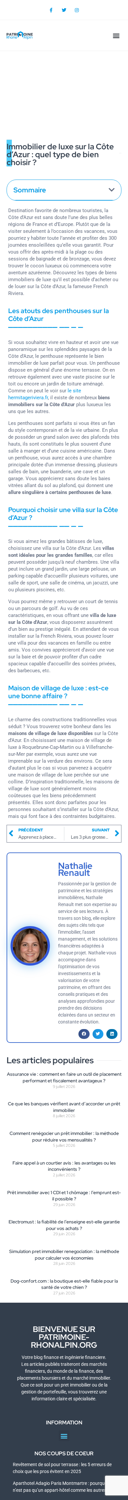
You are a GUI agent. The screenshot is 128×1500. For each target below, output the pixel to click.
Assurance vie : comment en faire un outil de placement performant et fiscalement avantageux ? (64, 1077)
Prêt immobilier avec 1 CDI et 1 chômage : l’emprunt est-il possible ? (64, 1196)
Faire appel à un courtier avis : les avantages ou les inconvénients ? (64, 1166)
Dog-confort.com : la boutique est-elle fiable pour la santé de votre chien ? (64, 1284)
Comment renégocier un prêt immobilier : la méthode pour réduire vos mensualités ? (64, 1136)
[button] (116, 35)
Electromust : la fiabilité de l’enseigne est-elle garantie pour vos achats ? (64, 1225)
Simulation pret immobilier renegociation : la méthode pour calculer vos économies (64, 1254)
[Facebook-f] (51, 10)
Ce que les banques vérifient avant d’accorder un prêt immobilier (64, 1107)
